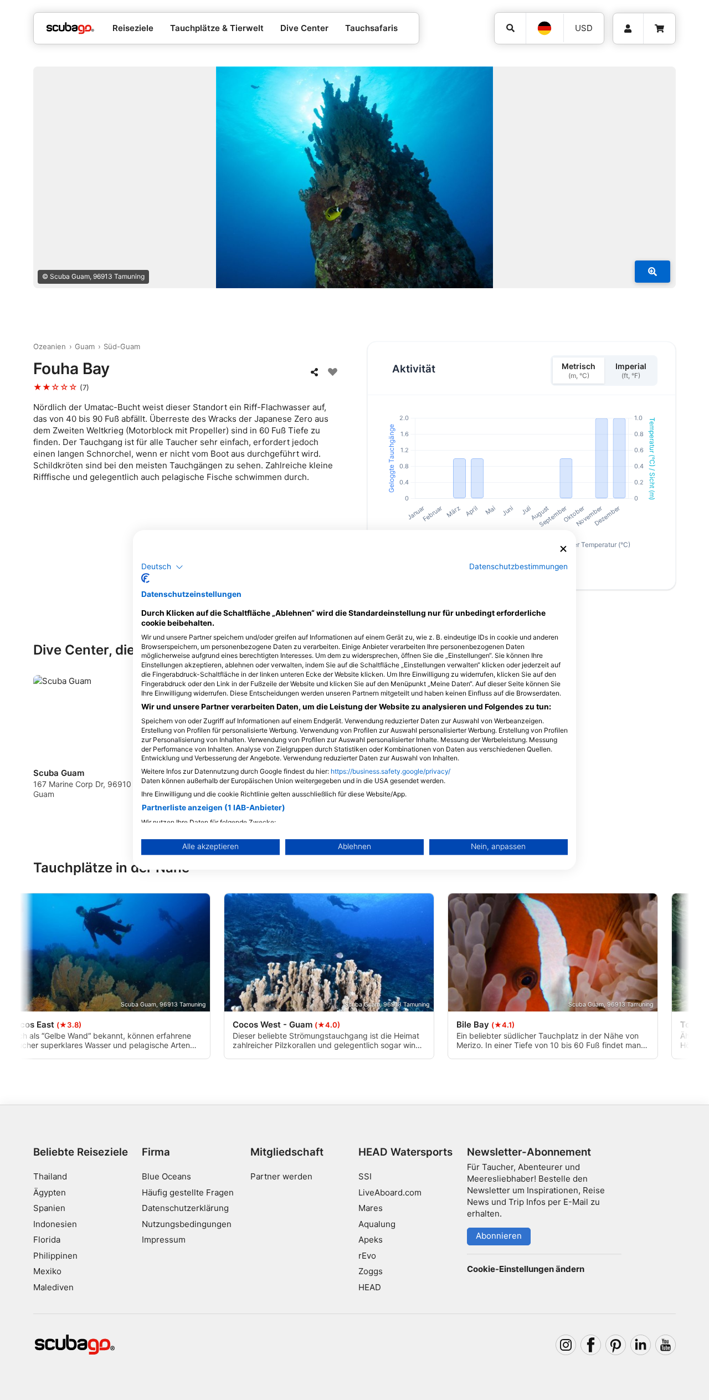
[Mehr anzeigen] (652, 271)
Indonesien (55, 1224)
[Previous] (49, 741)
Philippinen (55, 1255)
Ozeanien (49, 346)
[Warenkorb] (659, 28)
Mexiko (47, 1271)
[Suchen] (510, 28)
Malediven (53, 1287)
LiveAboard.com (390, 1192)
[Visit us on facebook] (591, 1345)
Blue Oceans (166, 1176)
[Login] (628, 28)
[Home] (70, 28)
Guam (85, 346)
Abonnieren (499, 1235)
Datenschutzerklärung (185, 1208)
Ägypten (49, 1192)
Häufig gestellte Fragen (188, 1192)
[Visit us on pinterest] (615, 1345)
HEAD (369, 1287)
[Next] (669, 741)
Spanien (49, 1208)
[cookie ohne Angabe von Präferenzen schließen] (563, 549)
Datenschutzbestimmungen (518, 566)
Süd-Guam (122, 346)
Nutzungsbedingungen (187, 1224)
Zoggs (370, 1271)
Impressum (164, 1239)
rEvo (367, 1255)
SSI (365, 1176)
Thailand (50, 1176)
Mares (370, 1208)
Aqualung (376, 1224)
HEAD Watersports (405, 1152)
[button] (162, 567)
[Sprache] (544, 28)
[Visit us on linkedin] (640, 1345)
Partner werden (281, 1176)
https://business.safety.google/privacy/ (390, 772)
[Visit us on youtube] (665, 1345)
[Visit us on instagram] (566, 1345)
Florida (46, 1239)
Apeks (370, 1239)
